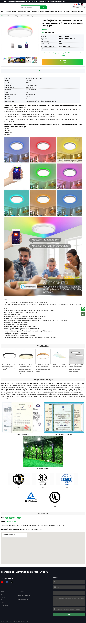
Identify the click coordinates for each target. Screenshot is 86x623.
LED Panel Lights (30, 16)
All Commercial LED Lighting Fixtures (16, 16)
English (77, 7)
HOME (2, 11)
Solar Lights (35, 11)
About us (80, 11)
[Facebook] (79, 4)
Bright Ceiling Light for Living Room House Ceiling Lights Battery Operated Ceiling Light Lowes (43, 368)
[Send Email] (83, 314)
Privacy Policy (4, 605)
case (2, 602)
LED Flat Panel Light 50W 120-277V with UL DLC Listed (59, 366)
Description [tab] (43, 71)
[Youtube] (75, 4)
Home (3, 16)
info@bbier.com (11, 522)
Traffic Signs (21, 11)
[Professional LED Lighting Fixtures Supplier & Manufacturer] (9, 6)
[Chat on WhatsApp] (83, 309)
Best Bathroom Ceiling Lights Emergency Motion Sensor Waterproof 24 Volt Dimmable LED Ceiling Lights (26, 369)
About (2, 594)
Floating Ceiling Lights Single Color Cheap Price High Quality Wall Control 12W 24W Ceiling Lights (76, 368)
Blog (2, 600)
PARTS (42, 11)
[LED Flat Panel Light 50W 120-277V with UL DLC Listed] (59, 356)
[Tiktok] (82, 4)
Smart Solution (49, 11)
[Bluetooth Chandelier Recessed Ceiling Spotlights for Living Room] (9, 356)
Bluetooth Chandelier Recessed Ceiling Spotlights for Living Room (9, 367)
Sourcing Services (71, 11)
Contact (3, 597)
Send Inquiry (63, 62)
